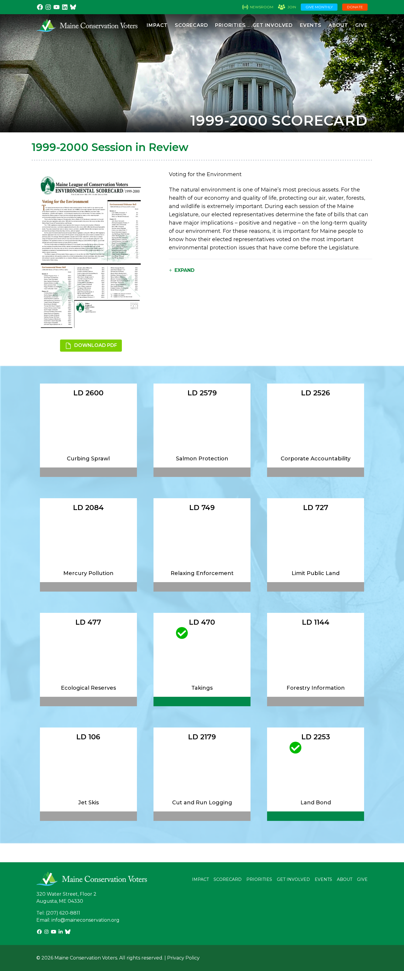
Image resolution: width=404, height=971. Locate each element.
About (338, 25)
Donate (355, 7)
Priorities (230, 25)
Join (291, 7)
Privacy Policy (183, 958)
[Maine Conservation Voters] (87, 25)
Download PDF (95, 345)
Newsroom (261, 7)
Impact (157, 25)
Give (361, 25)
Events (310, 25)
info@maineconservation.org (85, 920)
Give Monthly (319, 7)
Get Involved (273, 25)
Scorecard (191, 25)
